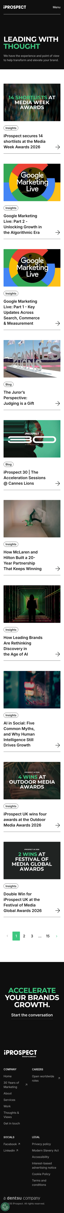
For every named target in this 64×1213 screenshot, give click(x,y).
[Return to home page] (15, 7)
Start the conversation (32, 1015)
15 (48, 936)
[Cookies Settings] (5, 1206)
